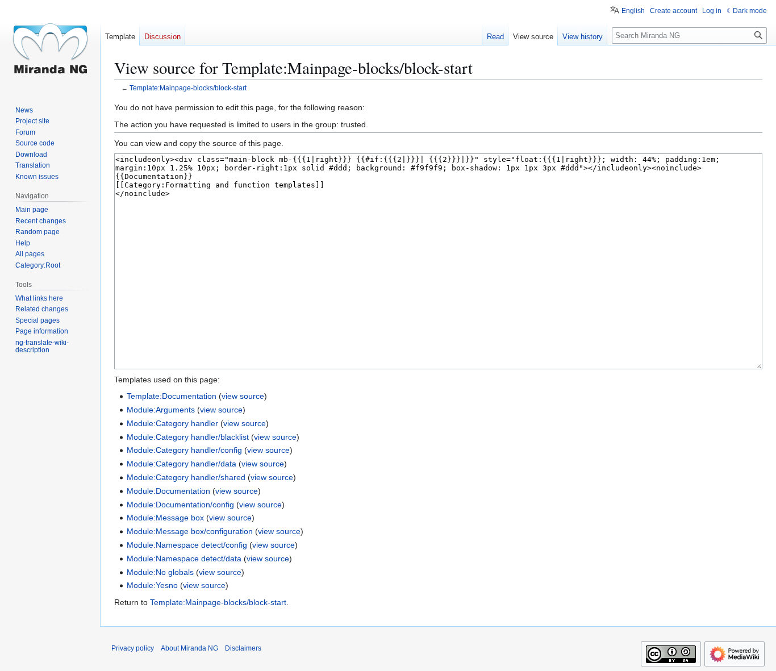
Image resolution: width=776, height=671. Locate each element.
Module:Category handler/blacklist (188, 436)
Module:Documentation (168, 490)
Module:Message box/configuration (190, 531)
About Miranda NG (189, 648)
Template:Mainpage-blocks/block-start (188, 87)
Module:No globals (160, 572)
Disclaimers (243, 648)
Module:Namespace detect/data (184, 558)
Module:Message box (165, 517)
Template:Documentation (171, 396)
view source (243, 396)
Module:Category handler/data (181, 463)
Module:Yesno (152, 585)
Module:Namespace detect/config (187, 544)
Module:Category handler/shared (186, 477)
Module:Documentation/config (180, 504)
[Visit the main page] (50, 45)
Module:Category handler (172, 423)
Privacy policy (132, 648)
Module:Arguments (161, 409)
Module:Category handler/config (184, 450)
